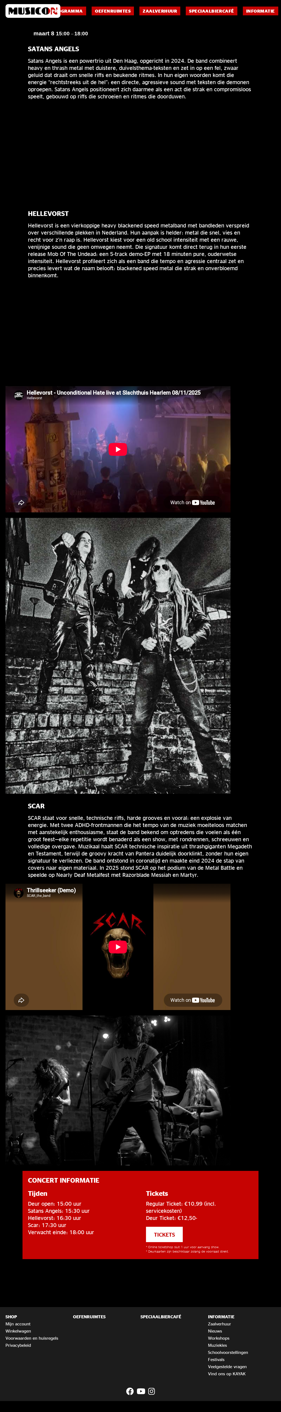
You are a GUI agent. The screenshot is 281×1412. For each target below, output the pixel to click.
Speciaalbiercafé (211, 10)
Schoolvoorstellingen (228, 1352)
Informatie (260, 10)
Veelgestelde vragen (227, 1366)
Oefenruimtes (113, 10)
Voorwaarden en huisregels (31, 1338)
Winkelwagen (18, 1330)
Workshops (218, 1338)
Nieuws (215, 1330)
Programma (67, 10)
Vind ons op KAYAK (227, 1373)
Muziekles (217, 1345)
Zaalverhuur (160, 10)
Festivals (216, 1359)
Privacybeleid (18, 1345)
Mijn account (17, 1323)
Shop (11, 1316)
